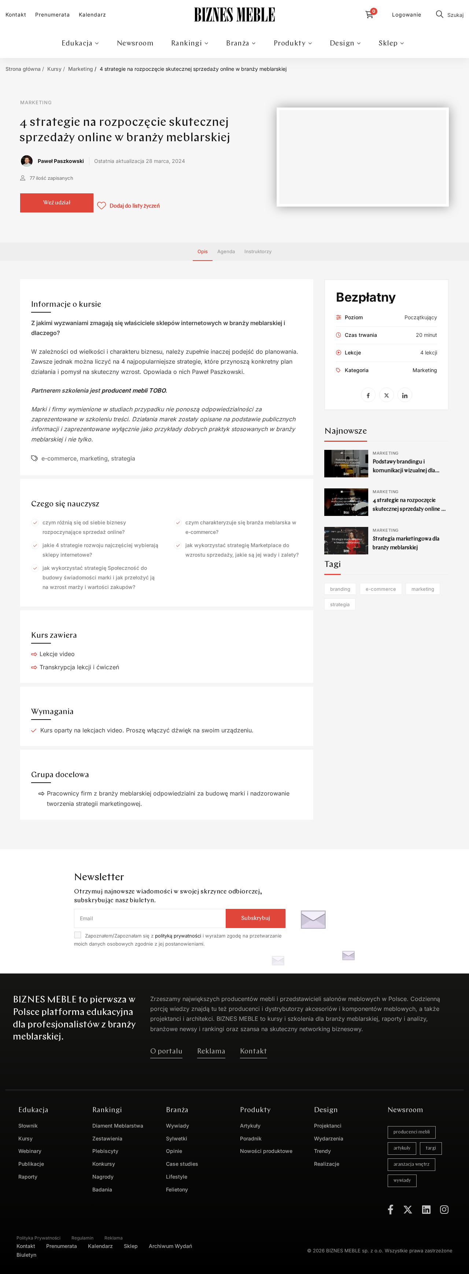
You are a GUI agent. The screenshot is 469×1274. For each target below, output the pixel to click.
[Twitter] (407, 1209)
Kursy (54, 69)
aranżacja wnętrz (411, 1164)
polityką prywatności (178, 936)
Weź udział (56, 203)
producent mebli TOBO (133, 390)
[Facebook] (390, 1209)
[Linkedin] (426, 1209)
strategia (123, 458)
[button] (166, 1051)
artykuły (402, 1148)
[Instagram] (444, 1209)
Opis (202, 251)
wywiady (402, 1180)
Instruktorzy (258, 251)
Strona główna (23, 69)
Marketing (80, 69)
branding (340, 589)
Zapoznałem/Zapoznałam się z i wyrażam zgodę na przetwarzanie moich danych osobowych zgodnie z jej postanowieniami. (178, 940)
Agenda (226, 251)
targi (431, 1148)
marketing (94, 458)
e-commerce (59, 458)
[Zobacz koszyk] (371, 14)
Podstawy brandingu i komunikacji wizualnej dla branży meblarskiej (404, 471)
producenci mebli (412, 1132)
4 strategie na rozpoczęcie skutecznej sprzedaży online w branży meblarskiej (409, 509)
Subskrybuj (255, 918)
